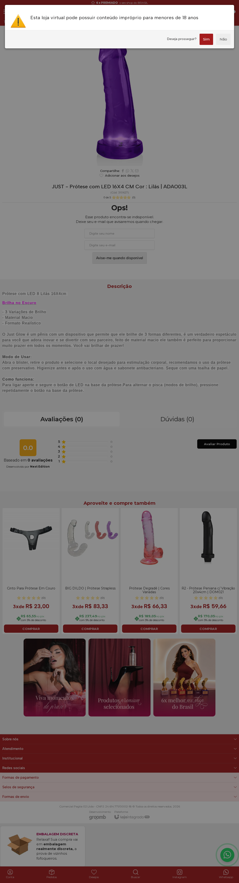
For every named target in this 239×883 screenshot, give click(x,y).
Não (223, 39)
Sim (206, 39)
